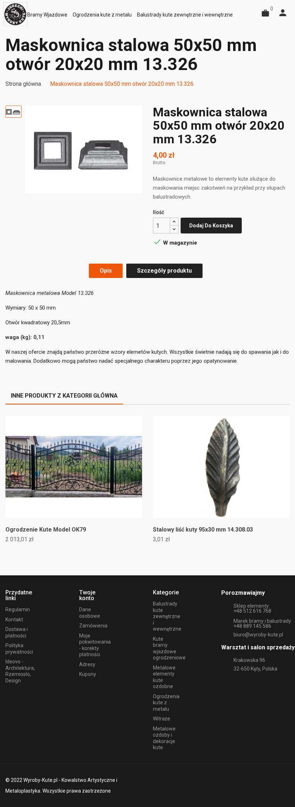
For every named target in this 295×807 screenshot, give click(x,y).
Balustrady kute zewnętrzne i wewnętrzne (167, 616)
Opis (106, 270)
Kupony (87, 674)
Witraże (161, 719)
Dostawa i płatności (16, 632)
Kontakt (14, 619)
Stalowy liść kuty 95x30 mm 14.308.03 (203, 529)
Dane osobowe (89, 613)
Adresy (87, 664)
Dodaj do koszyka (211, 225)
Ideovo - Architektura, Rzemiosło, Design (20, 671)
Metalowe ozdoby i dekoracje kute (164, 738)
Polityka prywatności (19, 649)
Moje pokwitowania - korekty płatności (95, 645)
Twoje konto (87, 595)
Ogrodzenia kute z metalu (166, 703)
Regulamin (17, 609)
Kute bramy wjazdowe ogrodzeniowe (169, 648)
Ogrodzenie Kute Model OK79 (45, 529)
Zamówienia (93, 626)
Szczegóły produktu (164, 270)
